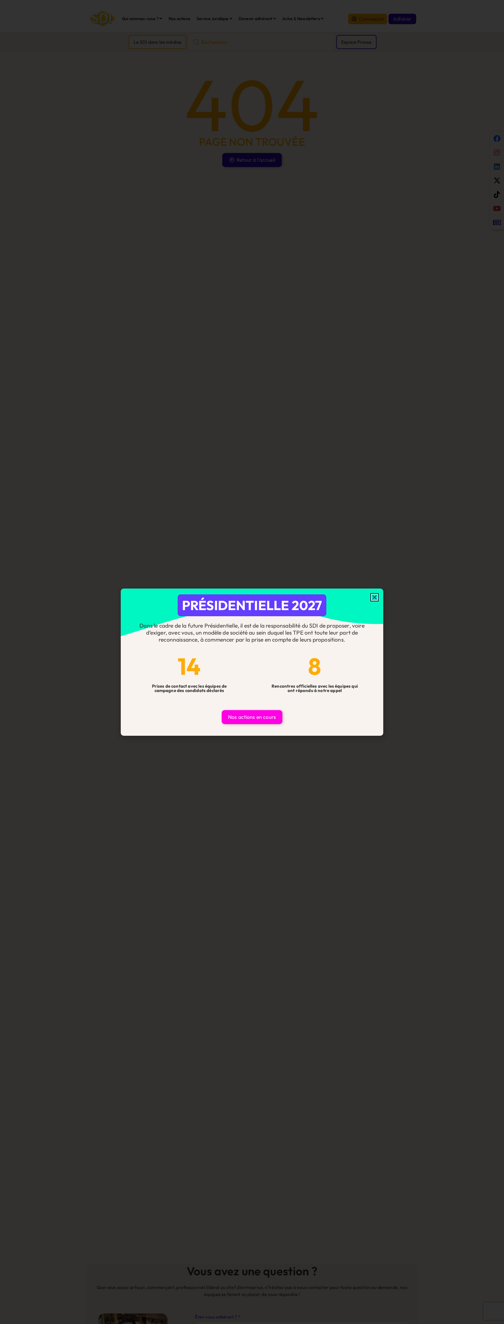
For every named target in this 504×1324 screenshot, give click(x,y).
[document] (252, 662)
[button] (374, 597)
